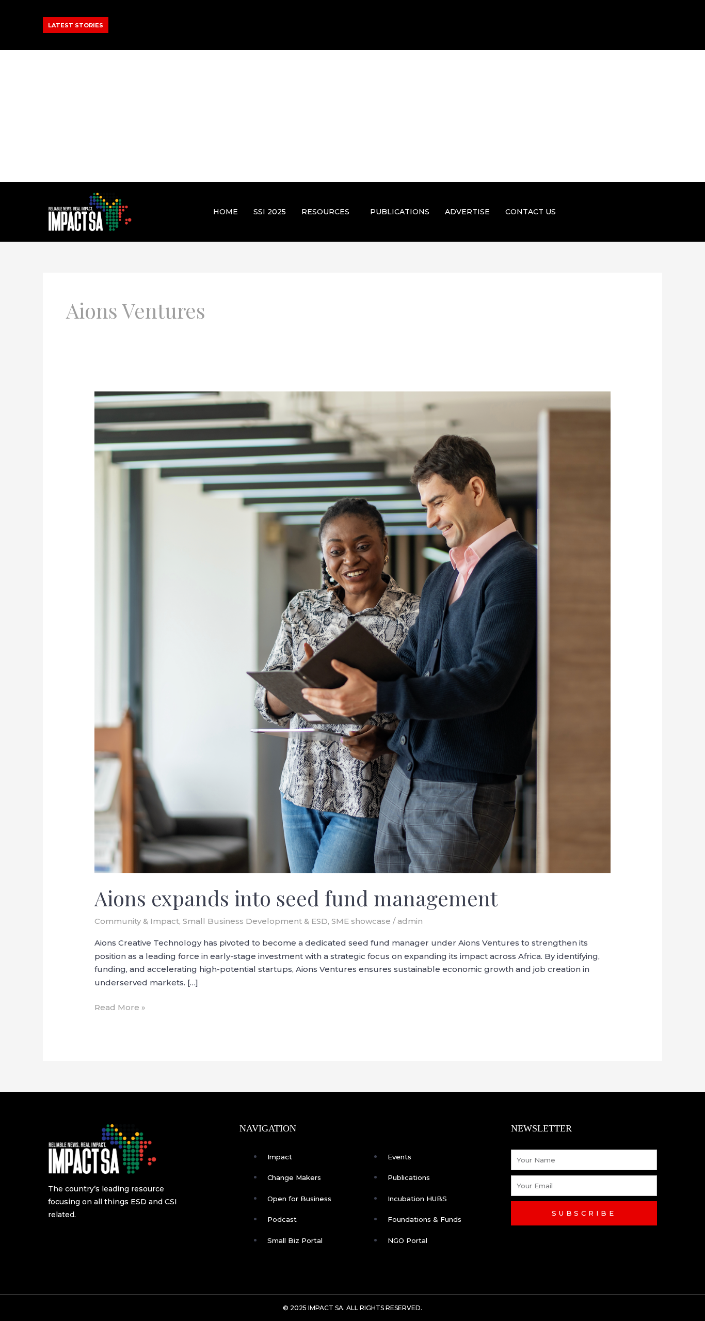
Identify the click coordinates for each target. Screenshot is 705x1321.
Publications (399, 211)
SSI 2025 (269, 211)
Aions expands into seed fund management (296, 897)
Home (225, 211)
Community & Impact (136, 921)
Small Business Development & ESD (255, 921)
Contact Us (530, 211)
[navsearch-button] (650, 209)
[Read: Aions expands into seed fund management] (352, 631)
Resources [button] (325, 211)
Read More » (120, 1006)
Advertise (467, 211)
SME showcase (361, 921)
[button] (328, 211)
